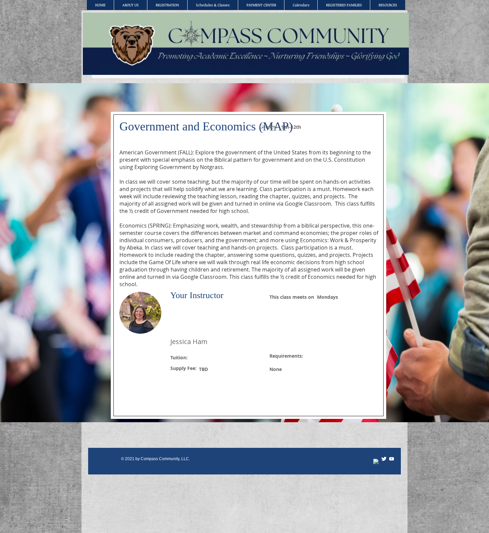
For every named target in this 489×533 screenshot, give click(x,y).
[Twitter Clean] (384, 459)
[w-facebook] (376, 462)
